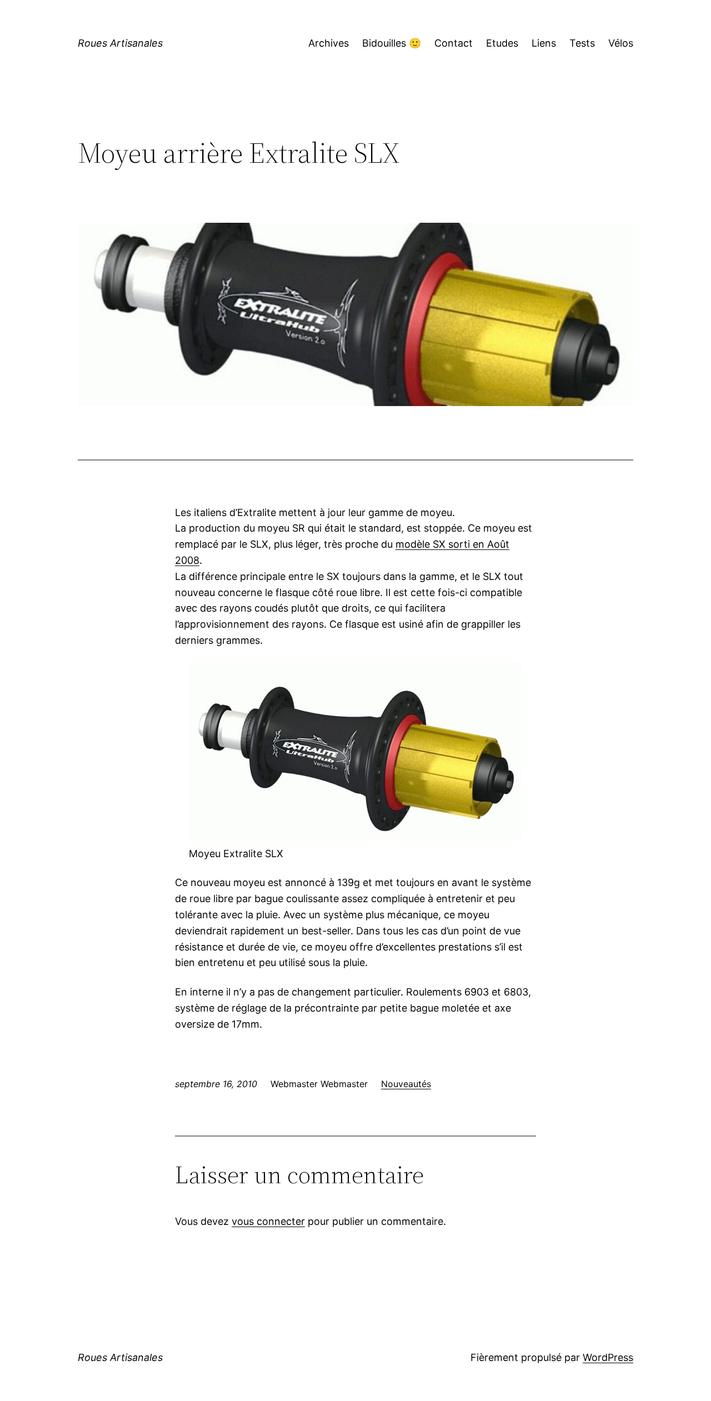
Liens (544, 43)
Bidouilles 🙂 (391, 43)
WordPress (608, 1357)
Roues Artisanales (120, 43)
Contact (453, 43)
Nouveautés (406, 1083)
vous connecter (268, 1221)
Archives (328, 43)
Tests (582, 43)
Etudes (502, 43)
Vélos (620, 43)
